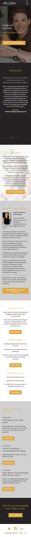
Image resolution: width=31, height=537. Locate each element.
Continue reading (15, 192)
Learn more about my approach (15, 290)
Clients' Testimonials (14, 43)
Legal (20, 533)
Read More (15, 332)
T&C (25, 533)
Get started (15, 515)
